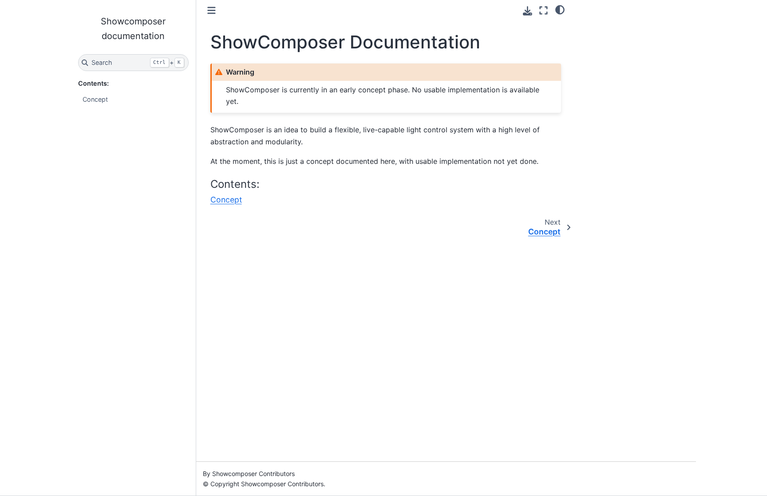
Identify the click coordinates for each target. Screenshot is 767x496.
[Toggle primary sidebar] (211, 10)
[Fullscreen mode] (543, 10)
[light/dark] (560, 9)
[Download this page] (527, 11)
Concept (95, 99)
